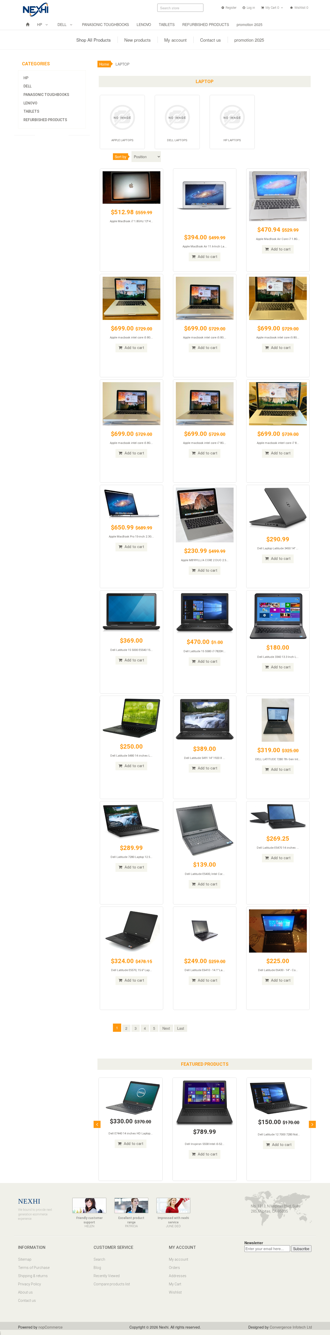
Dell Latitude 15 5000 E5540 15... (131, 650)
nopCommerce (50, 1327)
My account (175, 40)
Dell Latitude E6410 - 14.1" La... (205, 970)
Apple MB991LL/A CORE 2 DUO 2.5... (204, 560)
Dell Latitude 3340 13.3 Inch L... (278, 657)
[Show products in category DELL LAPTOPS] (177, 116)
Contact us (210, 40)
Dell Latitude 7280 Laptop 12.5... (131, 857)
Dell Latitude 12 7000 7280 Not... (279, 1134)
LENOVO (144, 24)
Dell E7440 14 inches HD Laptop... (131, 1133)
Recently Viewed (107, 1276)
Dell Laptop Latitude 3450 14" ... (277, 548)
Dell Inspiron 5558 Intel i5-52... (204, 1144)
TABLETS (167, 24)
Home (104, 64)
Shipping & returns (33, 1276)
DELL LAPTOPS (177, 140)
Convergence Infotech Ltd (291, 1327)
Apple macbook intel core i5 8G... (131, 337)
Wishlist (175, 1292)
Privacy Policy (29, 1284)
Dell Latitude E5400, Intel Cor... (205, 874)
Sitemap (24, 1259)
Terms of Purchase (34, 1268)
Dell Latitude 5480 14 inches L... (131, 755)
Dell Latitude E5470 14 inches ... (278, 847)
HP (40, 24)
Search (99, 1259)
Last (180, 1028)
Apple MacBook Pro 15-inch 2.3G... (131, 536)
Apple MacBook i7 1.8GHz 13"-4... (131, 221)
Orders (174, 1268)
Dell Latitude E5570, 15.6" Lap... (131, 970)
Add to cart (207, 256)
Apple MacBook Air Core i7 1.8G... (278, 239)
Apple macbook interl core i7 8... (278, 443)
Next (166, 1028)
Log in (250, 8)
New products (137, 40)
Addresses (177, 1276)
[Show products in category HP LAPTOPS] (232, 116)
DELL (63, 24)
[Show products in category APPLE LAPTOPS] (122, 116)
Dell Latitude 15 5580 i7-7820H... (205, 651)
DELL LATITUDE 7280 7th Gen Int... (277, 759)
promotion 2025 (249, 24)
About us (25, 1292)
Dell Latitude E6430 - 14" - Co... (278, 970)
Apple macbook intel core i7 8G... (204, 443)
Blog (97, 1268)
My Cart (175, 1284)
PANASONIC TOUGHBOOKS (105, 24)
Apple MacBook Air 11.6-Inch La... (205, 246)
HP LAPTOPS (232, 140)
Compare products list (112, 1284)
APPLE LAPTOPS (122, 140)
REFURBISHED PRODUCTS (205, 24)
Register (230, 8)
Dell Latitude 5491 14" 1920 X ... (204, 758)
